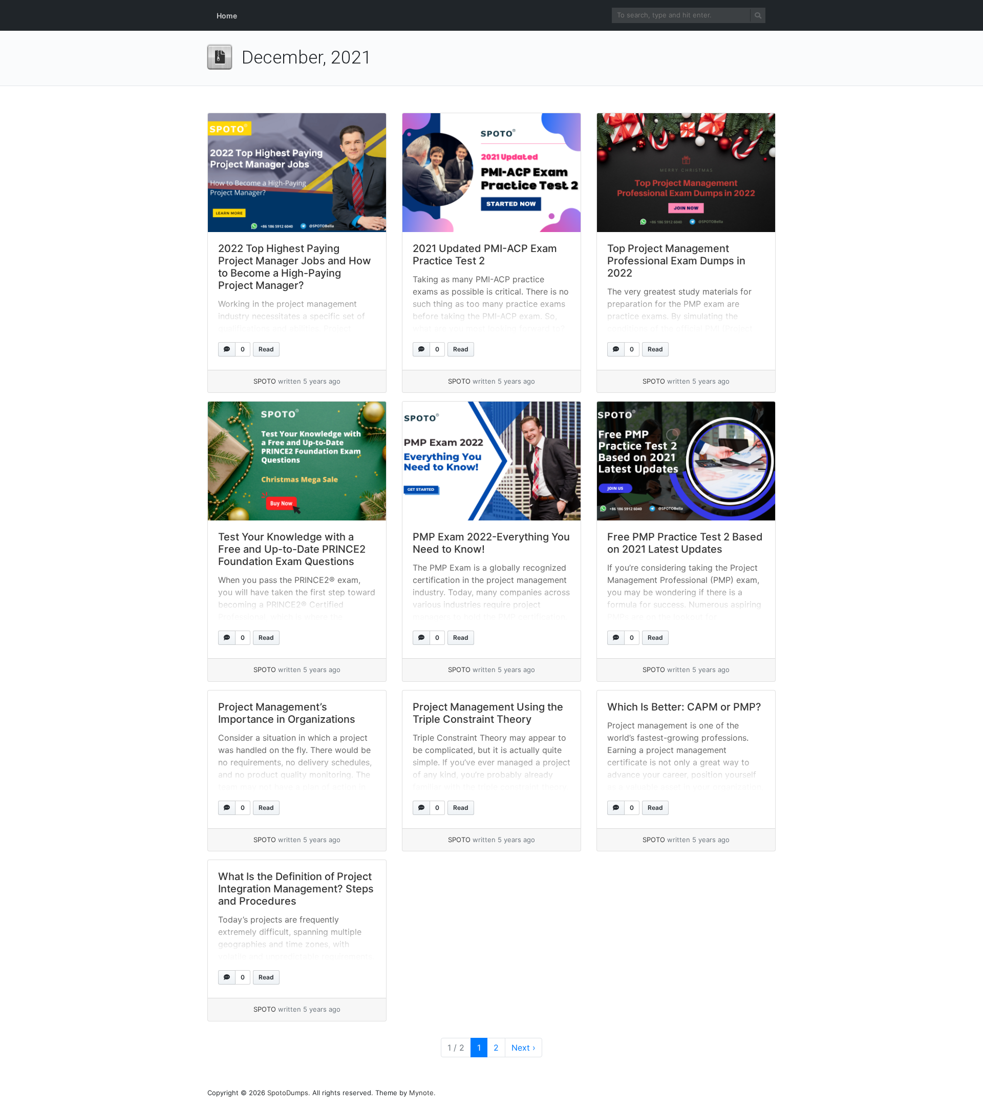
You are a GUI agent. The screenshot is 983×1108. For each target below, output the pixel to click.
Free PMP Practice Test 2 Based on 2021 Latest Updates (685, 543)
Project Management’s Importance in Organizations (286, 713)
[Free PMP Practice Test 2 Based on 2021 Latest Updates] (686, 461)
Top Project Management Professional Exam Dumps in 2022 (676, 260)
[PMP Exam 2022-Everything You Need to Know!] (491, 461)
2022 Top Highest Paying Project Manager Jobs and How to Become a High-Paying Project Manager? (294, 266)
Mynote (421, 1093)
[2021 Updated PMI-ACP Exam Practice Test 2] (491, 172)
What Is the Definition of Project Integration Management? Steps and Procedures (296, 888)
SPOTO (264, 381)
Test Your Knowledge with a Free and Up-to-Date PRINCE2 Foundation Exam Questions (292, 549)
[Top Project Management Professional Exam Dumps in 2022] (686, 172)
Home (227, 15)
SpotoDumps (287, 1093)
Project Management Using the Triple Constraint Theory (488, 713)
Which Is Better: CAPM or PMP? (684, 707)
